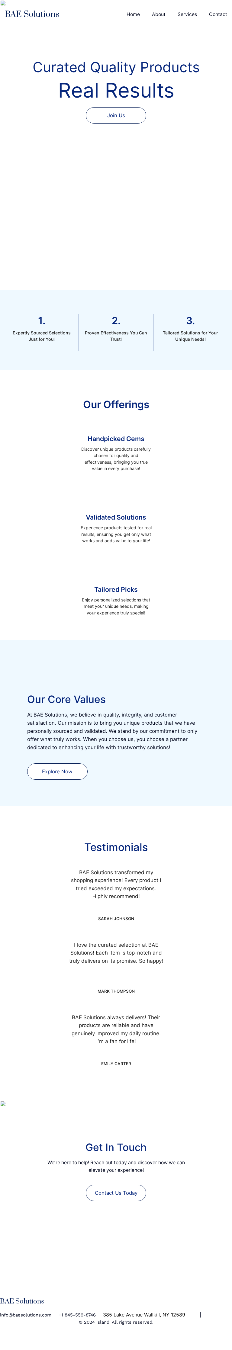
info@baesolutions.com (25, 1315)
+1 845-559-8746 (77, 1315)
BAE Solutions (32, 14)
